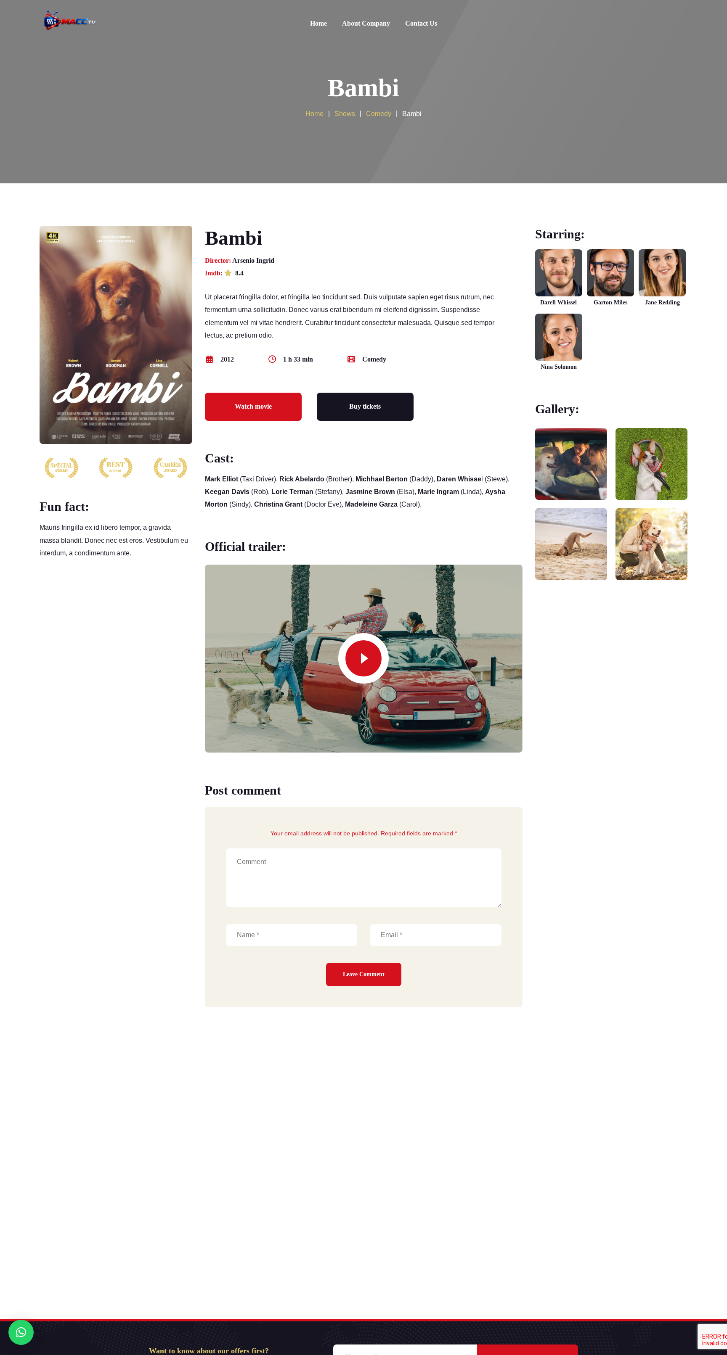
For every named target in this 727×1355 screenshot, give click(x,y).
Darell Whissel (558, 302)
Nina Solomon (559, 367)
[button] (21, 1332)
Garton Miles (610, 302)
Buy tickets (365, 406)
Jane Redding (662, 302)
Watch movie (253, 406)
